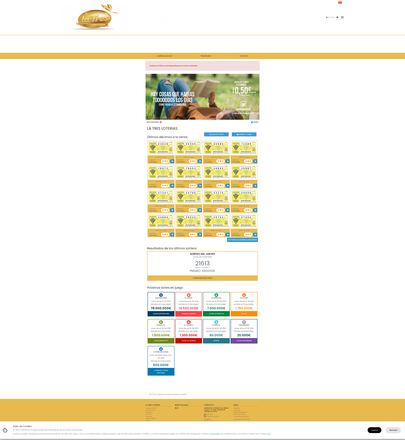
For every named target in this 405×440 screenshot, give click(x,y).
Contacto (148, 414)
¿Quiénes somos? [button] (164, 56)
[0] (338, 17)
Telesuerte (237, 408)
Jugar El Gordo (189, 314)
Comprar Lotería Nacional (161, 371)
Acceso (330, 17)
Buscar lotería (217, 134)
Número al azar (245, 134)
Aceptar (374, 430)
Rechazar (393, 430)
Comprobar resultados (202, 278)
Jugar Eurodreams (244, 341)
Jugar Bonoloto (161, 341)
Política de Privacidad (240, 412)
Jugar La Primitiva (216, 314)
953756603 (209, 414)
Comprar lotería (150, 410)
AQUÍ (269, 433)
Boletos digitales (151, 418)
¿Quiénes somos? (151, 408)
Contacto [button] (244, 56)
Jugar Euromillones (161, 314)
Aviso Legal (237, 410)
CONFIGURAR (214, 433)
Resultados (149, 412)
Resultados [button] (206, 56)
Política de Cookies (239, 414)
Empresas (149, 416)
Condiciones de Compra (241, 416)
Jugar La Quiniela (189, 341)
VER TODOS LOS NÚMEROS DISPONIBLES (242, 240)
